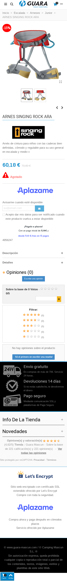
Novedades (14, 431)
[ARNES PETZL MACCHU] (56, 107)
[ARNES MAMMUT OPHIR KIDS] (62, 107)
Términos (51, 460)
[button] (33, 253)
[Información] (61, 4)
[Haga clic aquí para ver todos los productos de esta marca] (28, 132)
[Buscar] (12, 4)
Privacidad (39, 460)
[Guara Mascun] (33, 4)
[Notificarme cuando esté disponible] (39, 208)
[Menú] (5, 4)
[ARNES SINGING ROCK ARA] (60, 82)
